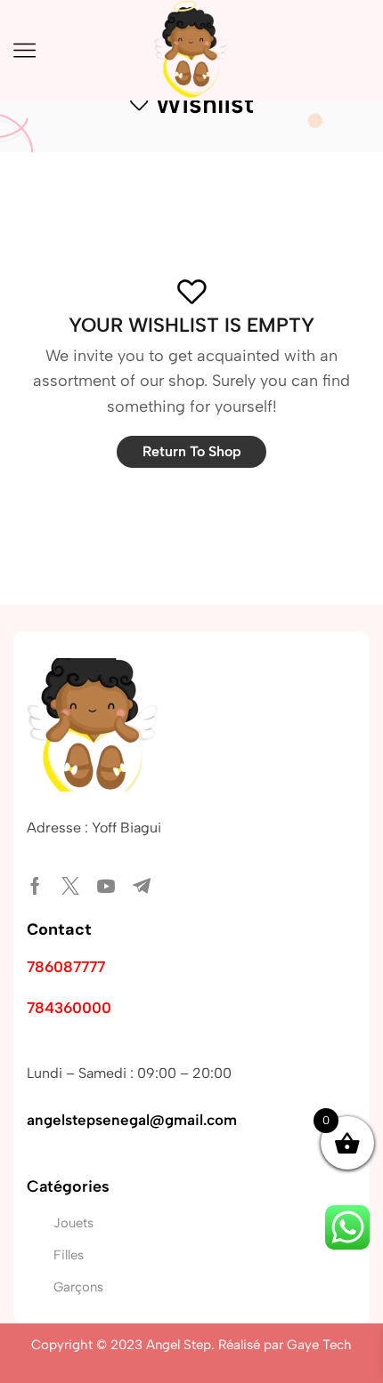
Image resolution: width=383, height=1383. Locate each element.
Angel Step (178, 1345)
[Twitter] (70, 886)
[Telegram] (142, 886)
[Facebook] (35, 886)
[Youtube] (106, 886)
